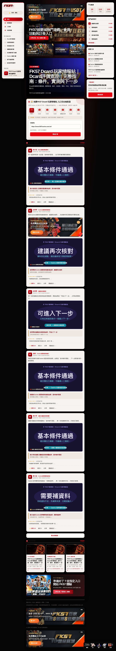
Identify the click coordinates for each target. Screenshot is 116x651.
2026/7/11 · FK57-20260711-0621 (41, 478)
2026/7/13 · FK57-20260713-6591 (41, 417)
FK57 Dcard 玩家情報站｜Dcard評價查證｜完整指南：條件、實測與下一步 (54, 76)
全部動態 (82, 142)
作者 (33, 602)
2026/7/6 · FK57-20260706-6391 (41, 355)
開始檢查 (100, 94)
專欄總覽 (82, 541)
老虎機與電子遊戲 (11, 52)
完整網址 (32, 123)
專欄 (43, 602)
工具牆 (8, 26)
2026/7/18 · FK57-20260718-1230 (41, 151)
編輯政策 (38, 602)
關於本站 (28, 602)
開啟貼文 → (52, 202)
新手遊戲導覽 (9, 59)
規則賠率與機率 (10, 63)
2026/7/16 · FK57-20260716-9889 (41, 211)
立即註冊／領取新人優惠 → (63, 591)
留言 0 (39, 202)
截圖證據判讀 (9, 49)
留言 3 (39, 283)
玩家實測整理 (9, 42)
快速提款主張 (9, 46)
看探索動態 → (92, 43)
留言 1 (40, 408)
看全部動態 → (55, 535)
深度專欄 (8, 30)
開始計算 (55, 134)
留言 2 (40, 345)
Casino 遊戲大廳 (10, 56)
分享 (45, 202)
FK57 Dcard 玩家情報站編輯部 (36, 93)
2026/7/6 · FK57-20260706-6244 (41, 293)
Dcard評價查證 (10, 39)
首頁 (7, 19)
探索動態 (8, 23)
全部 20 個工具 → (93, 75)
